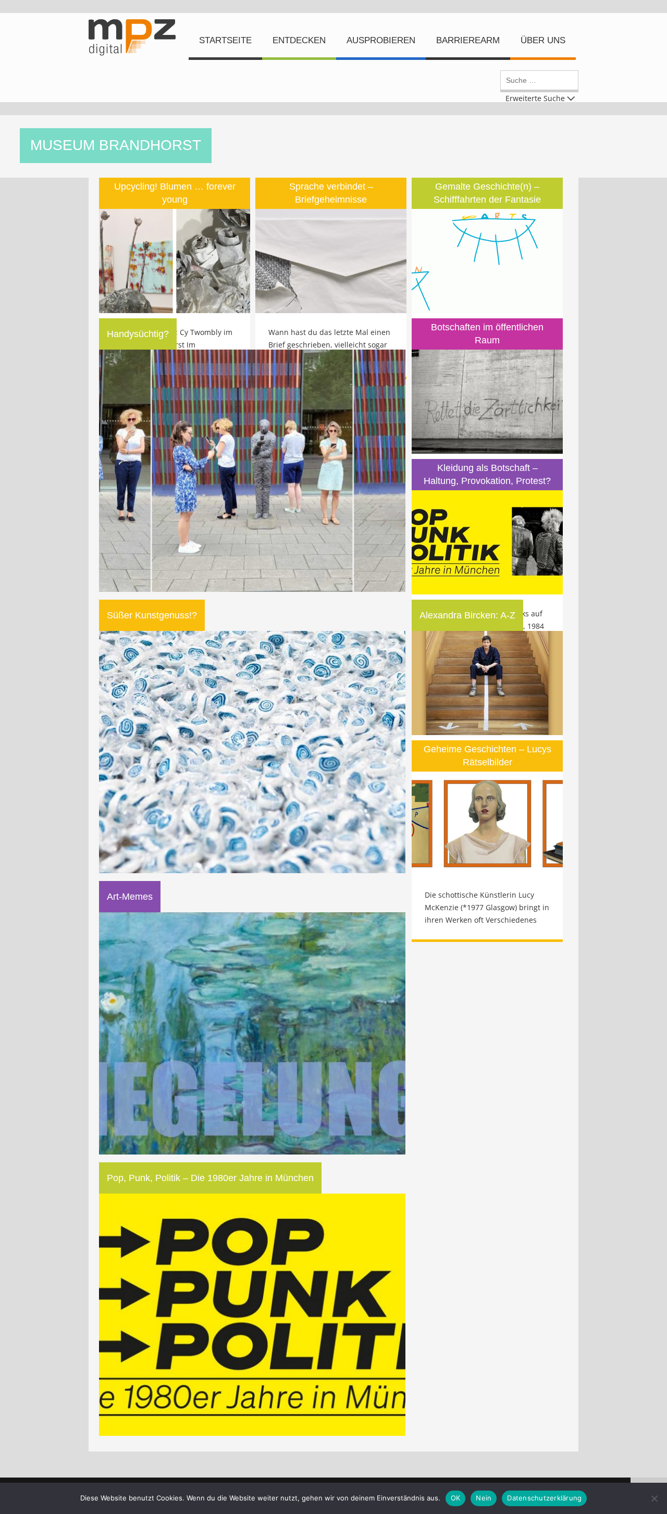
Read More (175, 217)
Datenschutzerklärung (544, 1498)
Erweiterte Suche (535, 97)
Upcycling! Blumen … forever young (175, 193)
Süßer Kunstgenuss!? (152, 615)
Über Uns (543, 40)
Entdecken (299, 40)
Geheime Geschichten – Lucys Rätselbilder (487, 755)
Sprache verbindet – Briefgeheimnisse (331, 193)
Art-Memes (130, 896)
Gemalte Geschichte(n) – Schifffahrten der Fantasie (487, 193)
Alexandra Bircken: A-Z (467, 615)
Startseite (225, 40)
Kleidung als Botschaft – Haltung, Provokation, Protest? (487, 474)
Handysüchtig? (138, 334)
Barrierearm (468, 40)
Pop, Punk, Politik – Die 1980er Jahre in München (210, 1178)
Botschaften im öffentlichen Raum (487, 333)
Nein (483, 1498)
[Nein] (654, 1498)
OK (456, 1498)
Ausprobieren (381, 40)
